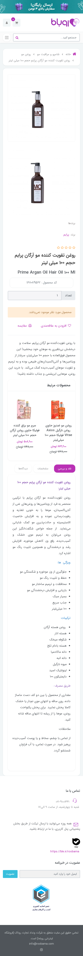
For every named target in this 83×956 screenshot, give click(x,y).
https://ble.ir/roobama (64, 851)
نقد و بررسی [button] (64, 468)
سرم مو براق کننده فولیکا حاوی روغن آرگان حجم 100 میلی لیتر (25, 430)
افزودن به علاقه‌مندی (54, 325)
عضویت (10, 874)
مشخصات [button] (42, 468)
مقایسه (23, 325)
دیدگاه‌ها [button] (23, 468)
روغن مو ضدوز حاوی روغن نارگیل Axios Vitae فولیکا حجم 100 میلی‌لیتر (58, 432)
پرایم (66, 234)
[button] (16, 23)
